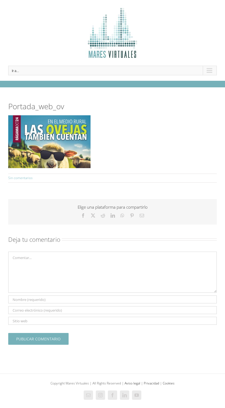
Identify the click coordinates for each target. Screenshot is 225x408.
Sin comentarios (20, 178)
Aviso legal (132, 383)
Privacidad (151, 383)
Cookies (169, 383)
